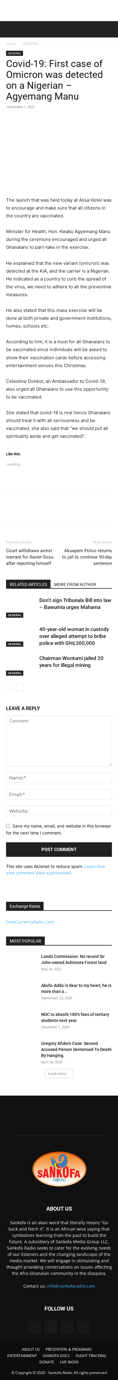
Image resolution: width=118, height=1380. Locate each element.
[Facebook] (12, 514)
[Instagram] (51, 1327)
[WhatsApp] (54, 514)
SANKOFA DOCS (56, 1355)
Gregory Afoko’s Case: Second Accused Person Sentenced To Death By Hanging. (76, 1049)
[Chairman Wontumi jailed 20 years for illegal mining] (21, 665)
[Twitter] (26, 514)
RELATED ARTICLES (28, 584)
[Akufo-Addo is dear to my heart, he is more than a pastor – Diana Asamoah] (21, 993)
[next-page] (19, 687)
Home (11, 43)
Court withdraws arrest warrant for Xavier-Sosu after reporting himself (29, 557)
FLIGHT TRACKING (91, 1355)
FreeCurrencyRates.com (30, 922)
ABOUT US (31, 1349)
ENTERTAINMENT (22, 1355)
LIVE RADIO (69, 1362)
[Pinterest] (40, 514)
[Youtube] (83, 1327)
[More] (68, 514)
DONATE (46, 1362)
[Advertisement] (59, 10)
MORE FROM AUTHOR (75, 584)
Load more (57, 1073)
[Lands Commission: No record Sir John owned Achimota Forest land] (21, 964)
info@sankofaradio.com (71, 1286)
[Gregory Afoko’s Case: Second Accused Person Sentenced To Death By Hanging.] (21, 1050)
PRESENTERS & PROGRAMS (69, 1349)
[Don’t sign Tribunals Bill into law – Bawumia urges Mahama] (21, 607)
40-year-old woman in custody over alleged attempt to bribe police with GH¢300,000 (74, 636)
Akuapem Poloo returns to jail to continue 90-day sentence (87, 557)
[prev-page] (10, 687)
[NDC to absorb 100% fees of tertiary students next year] (21, 1022)
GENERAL (31, 43)
